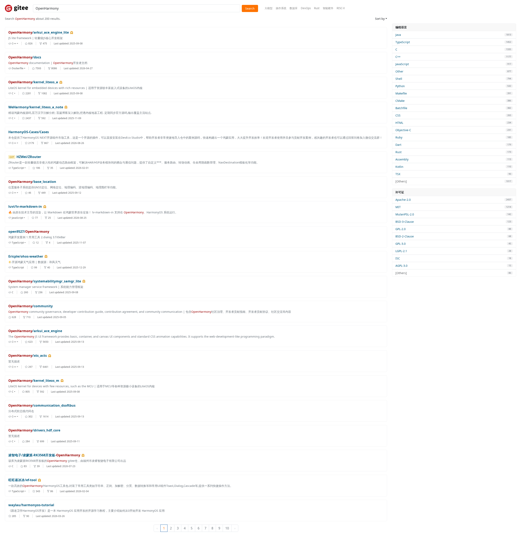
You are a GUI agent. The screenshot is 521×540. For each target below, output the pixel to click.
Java (398, 35)
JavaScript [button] (17, 218)
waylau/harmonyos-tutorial (31, 505)
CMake (400, 101)
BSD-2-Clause (404, 236)
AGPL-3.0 (401, 266)
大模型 (269, 8)
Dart (398, 145)
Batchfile (401, 108)
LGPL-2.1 (401, 251)
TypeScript (402, 42)
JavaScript (402, 64)
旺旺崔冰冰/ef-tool (22, 480)
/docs (24, 57)
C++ (398, 57)
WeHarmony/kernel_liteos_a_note (35, 107)
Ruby (398, 137)
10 (227, 528)
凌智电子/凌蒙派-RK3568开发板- (44, 455)
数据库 (294, 8)
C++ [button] (14, 43)
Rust (317, 8)
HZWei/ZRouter (28, 157)
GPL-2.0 (400, 229)
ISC (397, 258)
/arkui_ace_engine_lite (38, 32)
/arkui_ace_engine (35, 331)
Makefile (401, 93)
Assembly (401, 159)
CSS (398, 115)
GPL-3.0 (400, 244)
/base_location (32, 182)
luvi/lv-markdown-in (25, 207)
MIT (398, 207)
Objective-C (403, 130)
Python (400, 86)
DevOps (306, 8)
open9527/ (28, 232)
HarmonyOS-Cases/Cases (28, 132)
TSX (397, 174)
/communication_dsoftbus (42, 405)
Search (250, 8)
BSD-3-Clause (404, 222)
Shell (398, 79)
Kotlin (399, 167)
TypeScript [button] (18, 168)
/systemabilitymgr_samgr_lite (44, 281)
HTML (399, 123)
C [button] (12, 93)
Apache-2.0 (403, 200)
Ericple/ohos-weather (25, 256)
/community (30, 306)
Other (399, 71)
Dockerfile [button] (17, 68)
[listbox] (16, 43)
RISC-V (341, 8)
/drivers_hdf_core (34, 430)
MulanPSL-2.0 (404, 214)
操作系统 (281, 8)
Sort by (380, 19)
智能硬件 (328, 8)
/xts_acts (27, 356)
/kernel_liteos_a (33, 82)
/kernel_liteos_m (33, 381)
